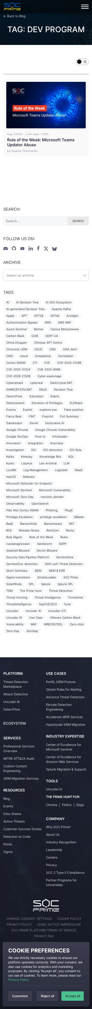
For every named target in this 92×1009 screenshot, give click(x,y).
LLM (66, 463)
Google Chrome (17, 430)
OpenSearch (40, 503)
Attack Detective (15, 694)
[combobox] (46, 275)
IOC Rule (76, 450)
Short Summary (16, 570)
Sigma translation (18, 577)
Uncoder (12, 611)
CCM (34, 336)
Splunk (45, 584)
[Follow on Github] (14, 248)
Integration (35, 443)
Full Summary (69, 416)
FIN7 (32, 416)
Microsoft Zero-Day (19, 497)
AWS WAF (64, 322)
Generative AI (54, 423)
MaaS (78, 470)
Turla (67, 604)
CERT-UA (51, 336)
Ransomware (53, 523)
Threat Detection (61, 590)
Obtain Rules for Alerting (64, 689)
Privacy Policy (18, 980)
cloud (24, 356)
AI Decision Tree (27, 302)
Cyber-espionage (49, 376)
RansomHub (28, 523)
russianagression (18, 544)
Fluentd (47, 416)
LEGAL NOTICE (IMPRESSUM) (59, 924)
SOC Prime (70, 577)
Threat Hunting (16, 597)
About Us (52, 834)
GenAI (33, 423)
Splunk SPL (65, 584)
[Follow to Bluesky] (54, 249)
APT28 (38, 315)
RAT (71, 523)
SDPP (62, 544)
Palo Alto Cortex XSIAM (22, 510)
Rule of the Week (41, 537)
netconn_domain (52, 497)
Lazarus (26, 463)
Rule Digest (14, 537)
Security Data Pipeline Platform (27, 557)
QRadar (79, 517)
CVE (47, 362)
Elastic (54, 396)
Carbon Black (15, 336)
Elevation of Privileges (47, 403)
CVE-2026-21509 (18, 376)
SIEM (38, 570)
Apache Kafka (61, 309)
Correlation (65, 356)
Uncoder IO (14, 617)
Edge (80, 805)
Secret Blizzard (47, 550)
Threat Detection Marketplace (15, 684)
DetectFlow (14, 396)
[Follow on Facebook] (38, 248)
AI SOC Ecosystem (58, 302)
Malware (29, 476)
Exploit (27, 409)
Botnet (38, 329)
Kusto (10, 463)
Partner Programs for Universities (61, 882)
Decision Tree (63, 389)
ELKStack (76, 403)
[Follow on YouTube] (22, 248)
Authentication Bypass (22, 322)
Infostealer (59, 436)
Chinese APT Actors (48, 342)
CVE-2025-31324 (18, 369)
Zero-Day (12, 631)
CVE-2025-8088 (49, 369)
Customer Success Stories (22, 829)
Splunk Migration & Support (66, 769)
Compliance (43, 356)
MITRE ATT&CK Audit (18, 758)
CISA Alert (70, 349)
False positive (73, 409)
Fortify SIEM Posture (60, 682)
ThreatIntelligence (18, 604)
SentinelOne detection (22, 564)
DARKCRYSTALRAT (19, 389)
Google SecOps (17, 436)
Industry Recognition (61, 842)
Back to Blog (16, 16)
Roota (70, 530)
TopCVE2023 (48, 604)
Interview (56, 443)
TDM (9, 590)
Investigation (15, 450)
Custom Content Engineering (15, 768)
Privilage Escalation (19, 517)
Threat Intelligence (48, 597)
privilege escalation (53, 517)
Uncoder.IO (54, 789)
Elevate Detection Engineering (59, 707)
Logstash (61, 470)
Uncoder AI (33, 611)
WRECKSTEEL (53, 624)
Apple (10, 315)
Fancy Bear (14, 416)
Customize (20, 996)
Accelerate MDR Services (64, 717)
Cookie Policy (69, 918)
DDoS (43, 389)
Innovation (13, 443)
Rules (64, 537)
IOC (33, 450)
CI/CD (38, 349)
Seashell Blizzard (17, 550)
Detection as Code (16, 836)
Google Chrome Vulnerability (55, 430)
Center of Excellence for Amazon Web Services (63, 759)
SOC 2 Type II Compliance (65, 872)
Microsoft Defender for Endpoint (29, 483)
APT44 (54, 315)
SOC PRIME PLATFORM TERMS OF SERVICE (43, 930)
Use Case (36, 617)
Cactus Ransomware (64, 329)
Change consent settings (29, 918)
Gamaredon (14, 423)
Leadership (54, 850)
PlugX (69, 510)
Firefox (67, 805)
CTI (35, 362)
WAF (34, 624)
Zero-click (77, 624)
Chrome (51, 805)
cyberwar (36, 383)
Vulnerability (14, 624)
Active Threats (14, 821)
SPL (31, 584)
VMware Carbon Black (65, 617)
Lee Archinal (47, 463)
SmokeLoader (46, 577)
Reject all (47, 996)
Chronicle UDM (16, 349)
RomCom (52, 530)
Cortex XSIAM (15, 362)
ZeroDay (32, 631)
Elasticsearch (15, 403)
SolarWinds (14, 584)
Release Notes (29, 530)
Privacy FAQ (44, 936)
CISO (9, 356)
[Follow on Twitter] (46, 248)
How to (40, 436)
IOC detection (53, 450)
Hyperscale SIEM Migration (65, 724)
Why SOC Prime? (58, 827)
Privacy (51, 865)
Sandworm (44, 544)
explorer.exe (48, 409)
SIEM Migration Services (21, 778)
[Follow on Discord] (5, 248)
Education (36, 396)
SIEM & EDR (57, 570)
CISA (52, 349)
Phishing (52, 510)
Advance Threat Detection (65, 697)
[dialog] (46, 974)
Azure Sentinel (16, 329)
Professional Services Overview (18, 748)
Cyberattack (14, 383)
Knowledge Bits (50, 456)
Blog (6, 798)
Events (11, 409)
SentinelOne (64, 557)
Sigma (8, 852)
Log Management (35, 470)
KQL (71, 456)
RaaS (9, 523)
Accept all (72, 996)
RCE (9, 530)
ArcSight (72, 315)
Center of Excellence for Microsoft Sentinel (63, 747)
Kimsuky (26, 456)
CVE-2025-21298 (69, 362)
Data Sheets (12, 814)
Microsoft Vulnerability (55, 490)
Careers (51, 857)
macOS (11, 476)
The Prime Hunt (31, 590)
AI (7, 302)
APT (24, 315)
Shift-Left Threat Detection (64, 564)
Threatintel (75, 597)
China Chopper (16, 342)
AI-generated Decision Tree (25, 309)
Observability (15, 503)
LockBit (11, 470)
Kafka (10, 456)
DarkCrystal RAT (61, 383)
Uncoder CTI (57, 611)
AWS (48, 322)
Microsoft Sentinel (19, 490)
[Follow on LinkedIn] (31, 248)
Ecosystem (14, 723)
